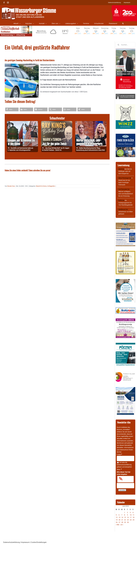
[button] (123, 23)
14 (122, 517)
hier (120, 452)
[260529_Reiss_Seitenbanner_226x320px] (125, 388)
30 (128, 522)
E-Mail (119, 454)
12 (117, 517)
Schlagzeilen (51, 186)
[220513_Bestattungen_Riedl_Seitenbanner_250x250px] (125, 319)
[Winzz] (125, 105)
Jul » (121, 524)
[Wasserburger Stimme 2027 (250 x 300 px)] (125, 224)
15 (125, 517)
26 (117, 522)
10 (131, 515)
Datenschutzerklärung (124, 465)
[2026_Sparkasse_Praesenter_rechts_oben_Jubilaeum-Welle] (124, 6)
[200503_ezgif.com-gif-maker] (125, 280)
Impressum (25, 542)
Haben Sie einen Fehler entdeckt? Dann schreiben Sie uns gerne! (27, 170)
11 (133, 515)
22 (125, 520)
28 (122, 522)
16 (128, 517)
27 (119, 522)
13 (119, 517)
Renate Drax (11, 186)
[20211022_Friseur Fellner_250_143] (125, 372)
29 (125, 522)
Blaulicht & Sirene (41, 186)
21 (122, 520)
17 (131, 517)
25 (133, 520)
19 (117, 520)
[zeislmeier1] (125, 308)
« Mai (117, 524)
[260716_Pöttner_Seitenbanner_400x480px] (125, 344)
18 (133, 517)
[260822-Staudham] (56, 122)
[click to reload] (125, 479)
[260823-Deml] (22, 122)
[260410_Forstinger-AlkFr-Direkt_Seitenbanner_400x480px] (125, 252)
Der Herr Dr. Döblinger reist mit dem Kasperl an (125, 171)
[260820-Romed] (90, 122)
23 (128, 520)
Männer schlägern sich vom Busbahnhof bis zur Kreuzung (125, 194)
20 (119, 520)
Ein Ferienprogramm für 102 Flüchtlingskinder (125, 203)
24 (131, 520)
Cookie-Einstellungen (39, 542)
